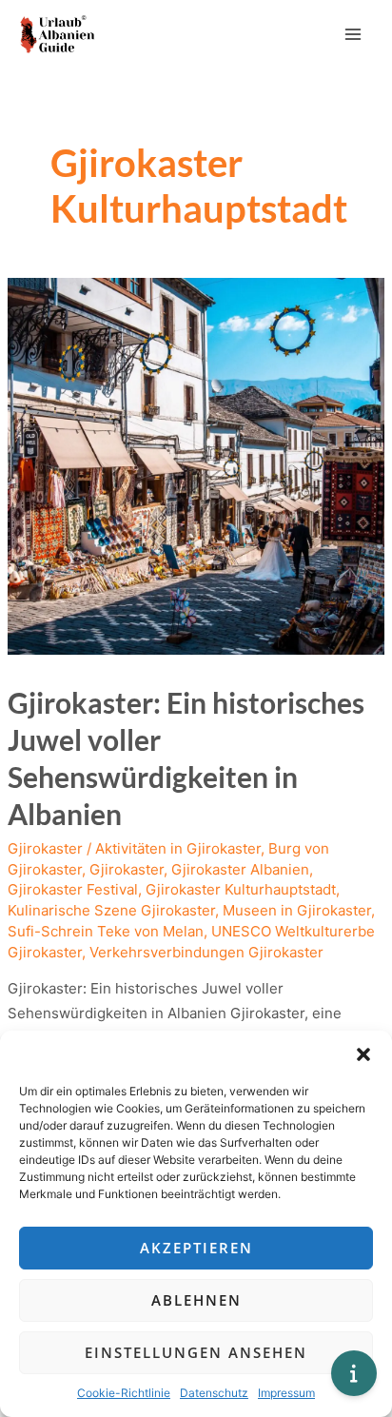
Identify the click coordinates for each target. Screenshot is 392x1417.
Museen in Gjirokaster (297, 910)
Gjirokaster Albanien (240, 869)
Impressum (286, 1393)
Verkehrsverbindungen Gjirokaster (206, 952)
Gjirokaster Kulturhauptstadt (241, 889)
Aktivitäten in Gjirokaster (178, 848)
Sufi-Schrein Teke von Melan (106, 931)
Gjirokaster (45, 848)
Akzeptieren (196, 1247)
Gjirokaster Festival (73, 889)
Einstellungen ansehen (196, 1352)
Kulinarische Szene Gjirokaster (111, 910)
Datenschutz (214, 1393)
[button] (363, 1054)
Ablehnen (196, 1299)
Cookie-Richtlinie (123, 1393)
